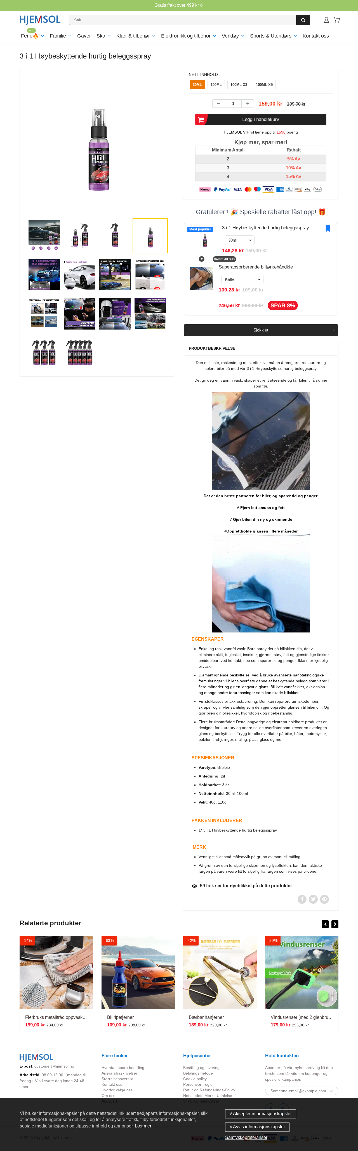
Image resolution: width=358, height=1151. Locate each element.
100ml (216, 85)
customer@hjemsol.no (54, 1066)
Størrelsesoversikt (117, 1079)
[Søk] (303, 20)
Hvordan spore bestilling (123, 1067)
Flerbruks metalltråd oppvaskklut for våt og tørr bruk (75, 1017)
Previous (6, 163)
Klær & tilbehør (133, 36)
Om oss (108, 1095)
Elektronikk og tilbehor (186, 36)
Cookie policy (195, 1079)
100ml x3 (238, 85)
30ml (197, 85)
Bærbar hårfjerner (206, 1017)
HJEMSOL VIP (236, 132)
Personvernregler (198, 1084)
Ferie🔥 (30, 36)
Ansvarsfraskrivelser (119, 1073)
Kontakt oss (316, 36)
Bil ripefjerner (120, 1017)
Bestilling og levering (201, 1067)
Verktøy (230, 36)
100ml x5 (264, 85)
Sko (100, 36)
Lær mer (143, 1126)
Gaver (84, 36)
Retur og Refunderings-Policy (209, 1090)
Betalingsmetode (198, 1073)
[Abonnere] (331, 1091)
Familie (58, 36)
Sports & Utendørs (270, 36)
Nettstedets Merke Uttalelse (207, 1095)
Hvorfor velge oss (117, 1090)
